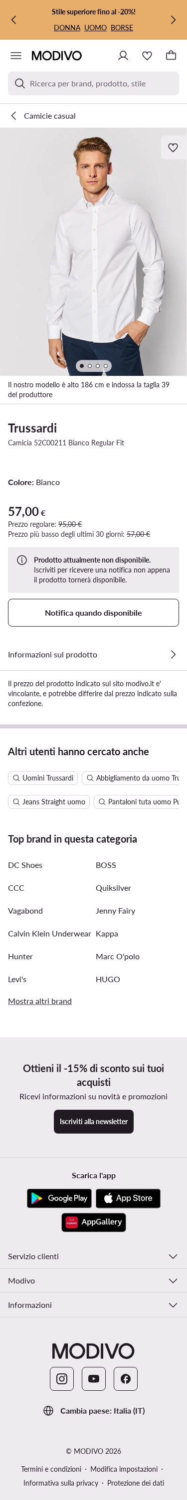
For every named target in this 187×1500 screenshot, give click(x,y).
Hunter (20, 956)
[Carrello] (171, 56)
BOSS (106, 864)
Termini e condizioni (51, 1469)
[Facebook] (126, 1379)
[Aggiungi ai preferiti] (174, 147)
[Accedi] (123, 56)
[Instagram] (62, 1379)
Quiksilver (113, 887)
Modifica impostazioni (124, 1469)
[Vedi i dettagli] (173, 654)
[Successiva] (173, 20)
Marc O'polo (118, 956)
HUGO (108, 979)
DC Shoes (25, 864)
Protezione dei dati (135, 1483)
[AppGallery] (93, 1222)
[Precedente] (14, 20)
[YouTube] (94, 1379)
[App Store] (128, 1199)
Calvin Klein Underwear (49, 933)
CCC (16, 887)
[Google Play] (59, 1199)
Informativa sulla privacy (60, 1483)
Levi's (17, 979)
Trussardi (32, 428)
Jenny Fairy (115, 910)
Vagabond (25, 910)
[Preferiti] (147, 56)
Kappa (107, 933)
